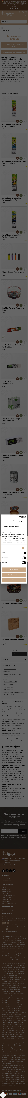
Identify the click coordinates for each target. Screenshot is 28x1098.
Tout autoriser (14, 569)
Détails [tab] (14, 521)
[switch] (22, 552)
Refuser (14, 580)
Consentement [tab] (6, 521)
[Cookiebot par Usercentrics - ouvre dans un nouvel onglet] (19, 517)
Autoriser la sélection (14, 574)
